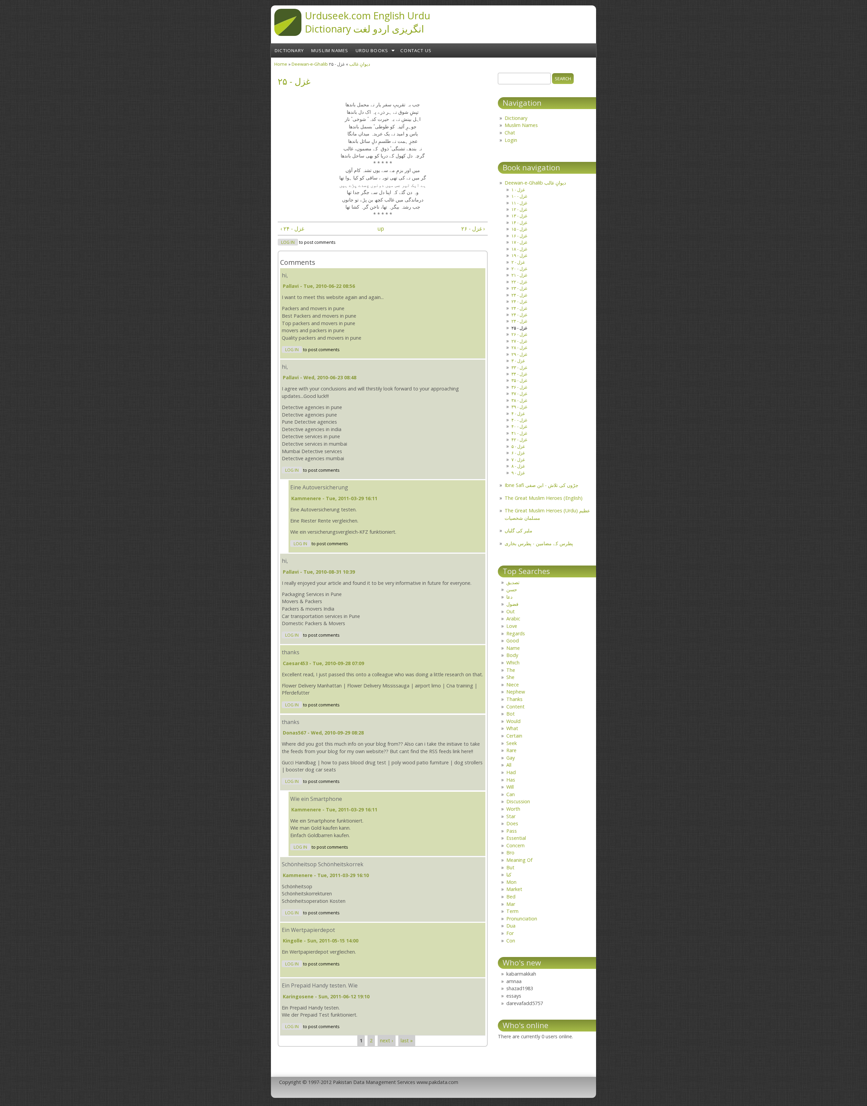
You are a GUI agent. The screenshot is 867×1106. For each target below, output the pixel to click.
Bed (510, 896)
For (510, 933)
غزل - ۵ (518, 446)
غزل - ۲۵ (519, 328)
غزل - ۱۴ (519, 222)
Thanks (514, 699)
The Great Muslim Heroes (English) (544, 498)
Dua (510, 925)
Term (512, 911)
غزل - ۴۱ (519, 433)
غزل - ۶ (518, 453)
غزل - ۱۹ (519, 255)
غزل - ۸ (518, 466)
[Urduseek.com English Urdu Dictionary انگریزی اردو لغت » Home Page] (287, 34)
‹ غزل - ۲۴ (292, 228)
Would (513, 721)
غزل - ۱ (518, 190)
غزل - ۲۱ (519, 275)
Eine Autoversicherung (319, 487)
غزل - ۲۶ (519, 334)
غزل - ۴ (518, 413)
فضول (512, 604)
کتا (508, 874)
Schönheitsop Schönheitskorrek (322, 864)
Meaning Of (519, 860)
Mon (511, 882)
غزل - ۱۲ (519, 209)
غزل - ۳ (518, 361)
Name (513, 648)
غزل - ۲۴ (519, 295)
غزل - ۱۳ (519, 216)
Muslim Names (329, 50)
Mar (510, 904)
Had (511, 772)
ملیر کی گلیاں (518, 530)
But (510, 867)
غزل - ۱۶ (519, 236)
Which (513, 662)
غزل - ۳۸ (519, 400)
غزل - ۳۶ (519, 387)
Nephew (515, 691)
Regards (515, 633)
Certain (514, 735)
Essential (516, 838)
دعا (509, 597)
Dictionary (289, 50)
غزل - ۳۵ (519, 380)
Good (512, 640)
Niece (512, 684)
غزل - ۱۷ (519, 242)
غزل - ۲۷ (519, 341)
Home (280, 64)
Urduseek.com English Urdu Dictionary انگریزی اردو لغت (367, 22)
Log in (288, 242)
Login (511, 140)
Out (510, 611)
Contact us (415, 50)
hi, (285, 275)
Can (510, 794)
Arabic (513, 618)
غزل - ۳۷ (519, 393)
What (512, 728)
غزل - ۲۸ (519, 347)
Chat (510, 132)
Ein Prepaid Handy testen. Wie (320, 985)
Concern (515, 845)
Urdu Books (372, 50)
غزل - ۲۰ (519, 268)
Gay (510, 757)
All (508, 765)
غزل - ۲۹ (519, 354)
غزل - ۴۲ (519, 440)
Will (510, 787)
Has (510, 780)
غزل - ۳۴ (519, 374)
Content (515, 706)
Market (514, 889)
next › (386, 1040)
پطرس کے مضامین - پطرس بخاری (539, 543)
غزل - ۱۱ (519, 203)
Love (511, 626)
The (510, 670)
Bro (510, 852)
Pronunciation (521, 918)
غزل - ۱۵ (519, 229)
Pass (511, 831)
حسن (511, 589)
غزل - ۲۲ (519, 282)
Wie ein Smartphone (316, 799)
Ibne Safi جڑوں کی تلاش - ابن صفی (541, 485)
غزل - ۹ (518, 473)
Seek (511, 743)
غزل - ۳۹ (519, 407)
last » (407, 1040)
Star (510, 816)
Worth (513, 809)
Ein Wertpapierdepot (308, 930)
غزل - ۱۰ (519, 196)
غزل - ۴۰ (519, 420)
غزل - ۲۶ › (473, 228)
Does (512, 823)
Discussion (518, 801)
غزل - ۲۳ (519, 288)
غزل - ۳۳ (519, 367)
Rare (511, 750)
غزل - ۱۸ (519, 249)
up (380, 228)
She (510, 677)
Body (512, 655)
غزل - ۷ (518, 459)
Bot (510, 713)
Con (510, 940)
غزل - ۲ (518, 262)
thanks (290, 652)
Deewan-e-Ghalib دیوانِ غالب (535, 182)
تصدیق (513, 582)
